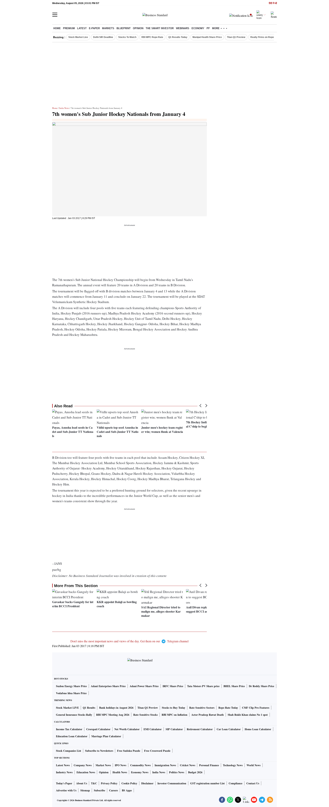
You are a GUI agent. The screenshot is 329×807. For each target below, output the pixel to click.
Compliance (235, 783)
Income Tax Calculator (69, 729)
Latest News (63, 765)
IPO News (120, 765)
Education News (86, 772)
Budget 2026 (195, 772)
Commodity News (140, 765)
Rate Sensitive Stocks (145, 715)
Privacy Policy (109, 783)
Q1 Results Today (177, 37)
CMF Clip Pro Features (255, 708)
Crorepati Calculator (98, 729)
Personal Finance (209, 765)
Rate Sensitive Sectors (201, 708)
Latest (82, 28)
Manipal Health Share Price (207, 37)
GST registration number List (207, 783)
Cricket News (187, 765)
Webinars (182, 28)
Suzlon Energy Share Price (71, 686)
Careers (113, 790)
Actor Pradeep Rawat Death (207, 715)
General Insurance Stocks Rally (74, 715)
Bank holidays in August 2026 (116, 708)
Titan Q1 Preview (236, 37)
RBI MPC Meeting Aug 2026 (112, 715)
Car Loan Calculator (229, 729)
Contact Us (252, 783)
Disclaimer (147, 783)
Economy (198, 28)
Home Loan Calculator (258, 729)
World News (253, 765)
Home (57, 28)
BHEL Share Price (234, 686)
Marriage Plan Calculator (106, 736)
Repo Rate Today (228, 708)
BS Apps (127, 790)
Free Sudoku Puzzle (128, 751)
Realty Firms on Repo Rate (264, 37)
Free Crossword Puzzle (157, 751)
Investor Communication (171, 783)
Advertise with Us (66, 790)
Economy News (139, 772)
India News (64, 108)
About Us (81, 783)
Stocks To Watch (127, 37)
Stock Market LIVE (67, 708)
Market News (103, 765)
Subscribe (99, 790)
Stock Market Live (78, 37)
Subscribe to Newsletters (99, 751)
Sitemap (85, 790)
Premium (69, 28)
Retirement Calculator (200, 729)
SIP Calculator (174, 729)
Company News (83, 765)
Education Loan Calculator (71, 736)
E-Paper (94, 28)
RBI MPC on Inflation (174, 715)
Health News (120, 772)
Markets (108, 28)
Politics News (176, 772)
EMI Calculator (153, 729)
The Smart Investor (160, 28)
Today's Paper (64, 783)
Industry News (64, 772)
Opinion (138, 28)
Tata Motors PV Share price (203, 686)
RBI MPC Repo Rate (152, 37)
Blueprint (124, 28)
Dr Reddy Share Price (261, 686)
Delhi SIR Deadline (103, 37)
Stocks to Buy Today (173, 708)
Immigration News (165, 765)
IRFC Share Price (173, 686)
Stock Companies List (68, 751)
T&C (94, 783)
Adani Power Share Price (144, 686)
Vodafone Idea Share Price (71, 693)
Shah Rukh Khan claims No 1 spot (248, 715)
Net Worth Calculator (127, 729)
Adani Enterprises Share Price (108, 686)
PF (208, 28)
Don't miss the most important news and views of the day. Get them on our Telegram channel (129, 641)
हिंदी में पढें (273, 3)
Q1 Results (89, 708)
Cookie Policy (129, 783)
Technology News (233, 765)
